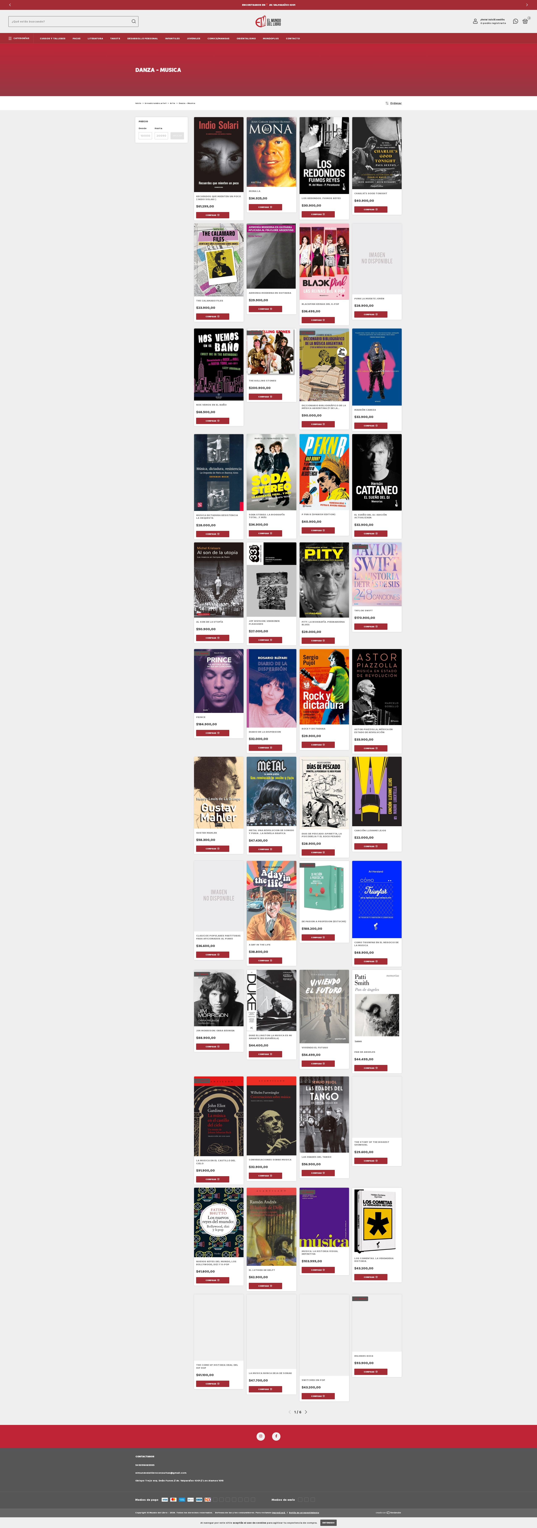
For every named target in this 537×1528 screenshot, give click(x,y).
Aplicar (177, 136)
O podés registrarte (493, 23)
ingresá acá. (278, 1512)
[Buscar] (133, 21)
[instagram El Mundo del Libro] (261, 1436)
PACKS (77, 38)
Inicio (138, 103)
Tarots (115, 38)
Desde (142, 128)
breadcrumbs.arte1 (155, 103)
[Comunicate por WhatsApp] (515, 22)
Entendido (328, 1522)
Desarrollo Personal (142, 38)
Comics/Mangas (218, 38)
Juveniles (193, 38)
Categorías (21, 38)
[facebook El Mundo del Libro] (276, 1436)
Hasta (158, 128)
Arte (172, 103)
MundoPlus (271, 38)
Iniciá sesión (496, 19)
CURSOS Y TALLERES (52, 38)
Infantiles (172, 38)
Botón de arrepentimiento (304, 1512)
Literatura (95, 38)
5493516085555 (144, 1465)
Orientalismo (246, 38)
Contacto (293, 38)
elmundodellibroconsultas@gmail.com (160, 1473)
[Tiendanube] (388, 1513)
